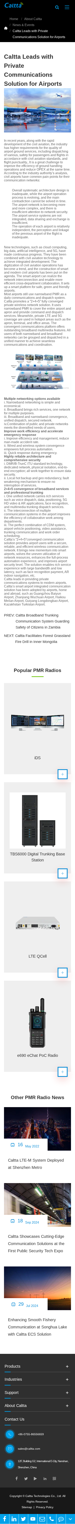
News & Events (23, 25)
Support (12, 1392)
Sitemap (27, 1507)
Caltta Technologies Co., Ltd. (43, 1496)
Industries (13, 1379)
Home (14, 19)
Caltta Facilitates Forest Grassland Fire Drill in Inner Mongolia (42, 639)
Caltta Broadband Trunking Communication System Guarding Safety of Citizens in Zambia (42, 621)
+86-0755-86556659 (31, 1434)
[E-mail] (42, 1519)
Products (12, 1366)
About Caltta (33, 19)
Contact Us (14, 1419)
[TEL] (51, 1519)
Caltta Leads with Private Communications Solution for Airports (39, 34)
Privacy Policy (44, 1507)
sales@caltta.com (29, 1448)
